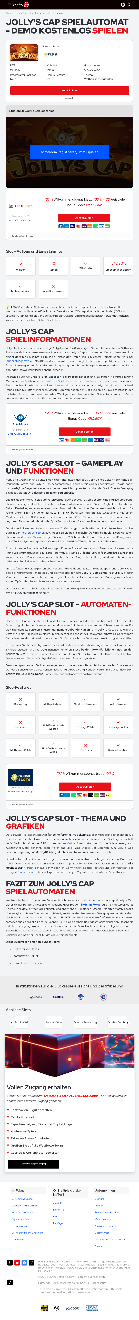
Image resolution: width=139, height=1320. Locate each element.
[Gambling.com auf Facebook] (24, 1268)
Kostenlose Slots (20, 1239)
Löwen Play (59, 1209)
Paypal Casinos (19, 1226)
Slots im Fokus (91, 904)
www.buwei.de (86, 1292)
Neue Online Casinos (22, 1212)
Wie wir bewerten (103, 1219)
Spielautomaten (30, 13)
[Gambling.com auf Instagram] (31, 1268)
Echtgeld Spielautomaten (21, 872)
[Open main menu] (9, 5)
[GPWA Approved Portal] (92, 1308)
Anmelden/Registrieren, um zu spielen (69, 152)
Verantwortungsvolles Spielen (110, 1239)
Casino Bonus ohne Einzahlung (27, 1232)
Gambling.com (13, 13)
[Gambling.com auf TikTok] (10, 1288)
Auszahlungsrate (17, 361)
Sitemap (99, 1246)
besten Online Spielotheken (74, 843)
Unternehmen (102, 1232)
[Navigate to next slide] (127, 1022)
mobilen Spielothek (33, 532)
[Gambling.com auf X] (10, 1268)
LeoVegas (58, 1223)
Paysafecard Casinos (22, 1219)
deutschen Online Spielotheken (54, 381)
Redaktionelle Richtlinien (107, 1212)
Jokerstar (58, 1203)
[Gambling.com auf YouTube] (17, 1268)
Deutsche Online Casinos (24, 1205)
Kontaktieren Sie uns (105, 1226)
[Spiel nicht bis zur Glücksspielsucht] (44, 1308)
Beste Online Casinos (22, 1198)
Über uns (99, 1198)
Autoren (99, 1205)
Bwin (55, 1216)
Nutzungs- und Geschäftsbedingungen (62, 1283)
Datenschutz (98, 1283)
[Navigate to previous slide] (11, 1022)
